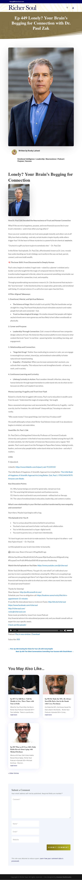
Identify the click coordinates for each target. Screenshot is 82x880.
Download (36, 634)
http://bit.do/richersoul (57, 602)
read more (13, 715)
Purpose (21, 161)
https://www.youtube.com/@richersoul (52, 565)
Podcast (61, 159)
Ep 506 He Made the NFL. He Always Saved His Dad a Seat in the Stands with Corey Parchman (58, 701)
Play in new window (23, 634)
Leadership (40, 159)
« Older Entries (13, 773)
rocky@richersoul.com (17, 612)
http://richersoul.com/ (16, 608)
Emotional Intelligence (26, 159)
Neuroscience (51, 159)
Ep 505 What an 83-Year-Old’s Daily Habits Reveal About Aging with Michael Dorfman (23, 749)
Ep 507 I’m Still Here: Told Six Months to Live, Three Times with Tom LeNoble (22, 701)
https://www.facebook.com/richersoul (23, 605)
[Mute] (65, 630)
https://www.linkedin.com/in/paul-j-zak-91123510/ (36, 467)
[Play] (11, 630)
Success (28, 161)
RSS (18, 639)
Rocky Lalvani (34, 151)
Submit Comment (58, 847)
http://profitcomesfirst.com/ (31, 592)
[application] (41, 630)
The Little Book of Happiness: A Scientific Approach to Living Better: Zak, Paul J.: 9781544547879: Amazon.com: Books (40, 475)
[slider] (70, 630)
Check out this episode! (17, 625)
